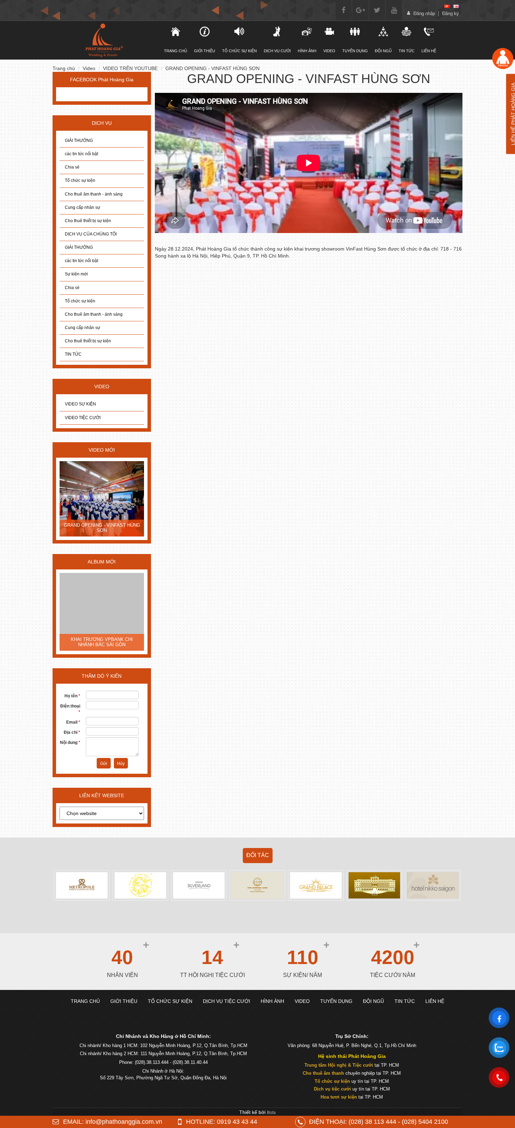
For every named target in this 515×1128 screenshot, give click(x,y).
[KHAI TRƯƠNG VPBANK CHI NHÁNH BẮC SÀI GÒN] (102, 612)
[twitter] (377, 10)
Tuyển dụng (355, 51)
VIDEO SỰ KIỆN (80, 404)
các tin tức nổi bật (81, 153)
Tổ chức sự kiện (80, 180)
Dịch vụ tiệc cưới (332, 1089)
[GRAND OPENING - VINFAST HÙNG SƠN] (102, 499)
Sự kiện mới (76, 274)
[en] (456, 6)
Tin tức (406, 51)
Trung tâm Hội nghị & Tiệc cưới (338, 1065)
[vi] (447, 6)
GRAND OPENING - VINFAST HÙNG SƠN (212, 68)
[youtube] (394, 10)
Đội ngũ (383, 51)
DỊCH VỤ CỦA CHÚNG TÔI (91, 234)
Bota (271, 1112)
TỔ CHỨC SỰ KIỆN (239, 51)
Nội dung (70, 742)
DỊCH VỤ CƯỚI (277, 51)
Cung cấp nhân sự (82, 207)
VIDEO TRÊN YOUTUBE (130, 68)
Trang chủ (64, 68)
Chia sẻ (72, 167)
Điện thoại (70, 709)
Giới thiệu (204, 51)
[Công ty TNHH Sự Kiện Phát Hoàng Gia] (104, 40)
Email (73, 722)
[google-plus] (360, 10)
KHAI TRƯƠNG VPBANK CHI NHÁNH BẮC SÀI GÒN (102, 642)
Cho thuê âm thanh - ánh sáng (94, 194)
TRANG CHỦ (175, 51)
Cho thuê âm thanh (323, 1073)
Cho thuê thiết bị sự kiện (88, 220)
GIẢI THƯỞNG (79, 140)
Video (329, 51)
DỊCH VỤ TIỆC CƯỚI (226, 1001)
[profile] (502, 58)
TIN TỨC (73, 354)
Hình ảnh (307, 51)
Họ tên (72, 695)
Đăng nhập (424, 13)
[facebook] (343, 10)
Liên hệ (428, 51)
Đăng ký (450, 13)
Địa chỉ (72, 732)
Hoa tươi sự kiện (339, 1097)
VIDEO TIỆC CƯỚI (83, 417)
